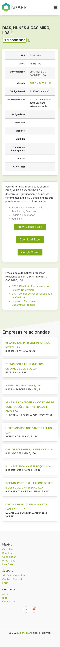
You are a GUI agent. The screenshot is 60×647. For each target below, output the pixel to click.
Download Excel (30, 239)
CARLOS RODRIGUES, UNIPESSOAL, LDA (29, 449)
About (5, 594)
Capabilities (9, 556)
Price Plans (8, 560)
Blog (5, 597)
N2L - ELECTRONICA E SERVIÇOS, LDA (28, 466)
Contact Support (12, 579)
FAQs (5, 582)
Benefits (7, 553)
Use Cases (8, 564)
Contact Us (9, 601)
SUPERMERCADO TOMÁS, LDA (23, 385)
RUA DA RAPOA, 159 (40, 83)
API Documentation (13, 575)
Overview (7, 549)
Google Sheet (30, 252)
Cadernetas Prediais (23, 304)
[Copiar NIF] (28, 40)
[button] (55, 7)
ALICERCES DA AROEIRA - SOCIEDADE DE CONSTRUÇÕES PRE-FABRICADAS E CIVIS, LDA (29, 407)
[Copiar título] (12, 32)
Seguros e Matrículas (24, 301)
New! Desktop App (30, 226)
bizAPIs (23, 632)
